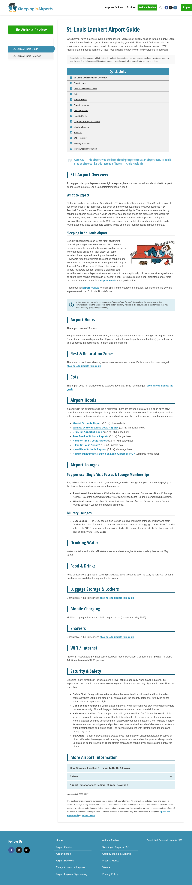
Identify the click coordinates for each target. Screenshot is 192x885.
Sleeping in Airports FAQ (115, 847)
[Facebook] (11, 850)
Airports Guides (114, 7)
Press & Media (110, 860)
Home (59, 840)
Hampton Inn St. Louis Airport (89, 440)
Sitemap (106, 867)
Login (186, 7)
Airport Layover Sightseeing (71, 874)
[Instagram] (27, 850)
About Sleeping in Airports (116, 853)
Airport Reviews (65, 860)
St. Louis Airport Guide (25, 49)
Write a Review (147, 7)
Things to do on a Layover (70, 867)
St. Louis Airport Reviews (27, 56)
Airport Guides (64, 847)
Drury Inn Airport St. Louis (87, 432)
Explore (131, 7)
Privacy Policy (110, 874)
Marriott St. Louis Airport (86, 423)
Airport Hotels (63, 853)
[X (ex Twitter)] (19, 850)
